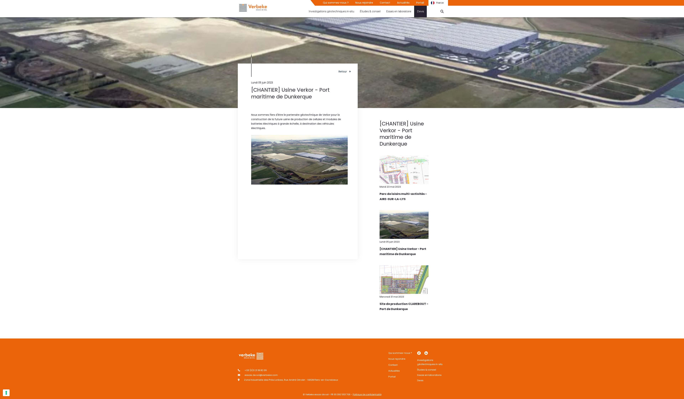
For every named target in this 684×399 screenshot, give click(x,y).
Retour (343, 71)
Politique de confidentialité (367, 394)
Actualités (403, 2)
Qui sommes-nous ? (336, 2)
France (440, 2)
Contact (385, 2)
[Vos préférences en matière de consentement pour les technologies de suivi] (6, 392)
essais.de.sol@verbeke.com (261, 375)
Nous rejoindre (364, 2)
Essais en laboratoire (398, 11)
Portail (420, 2)
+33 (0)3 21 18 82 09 (256, 370)
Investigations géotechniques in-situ (331, 11)
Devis (420, 11)
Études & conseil (370, 11)
